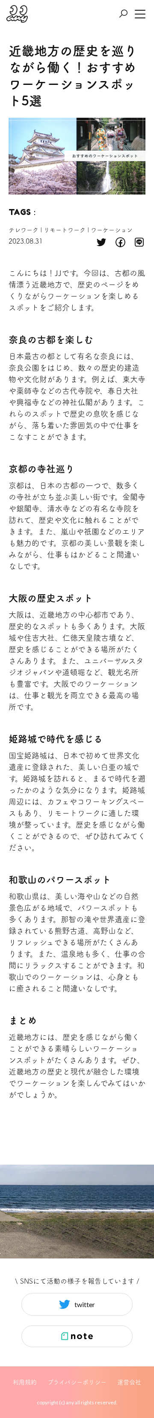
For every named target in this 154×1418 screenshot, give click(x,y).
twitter (84, 1304)
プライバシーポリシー (77, 1382)
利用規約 (25, 1382)
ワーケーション (112, 230)
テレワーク (23, 230)
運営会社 (129, 1382)
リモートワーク (65, 230)
